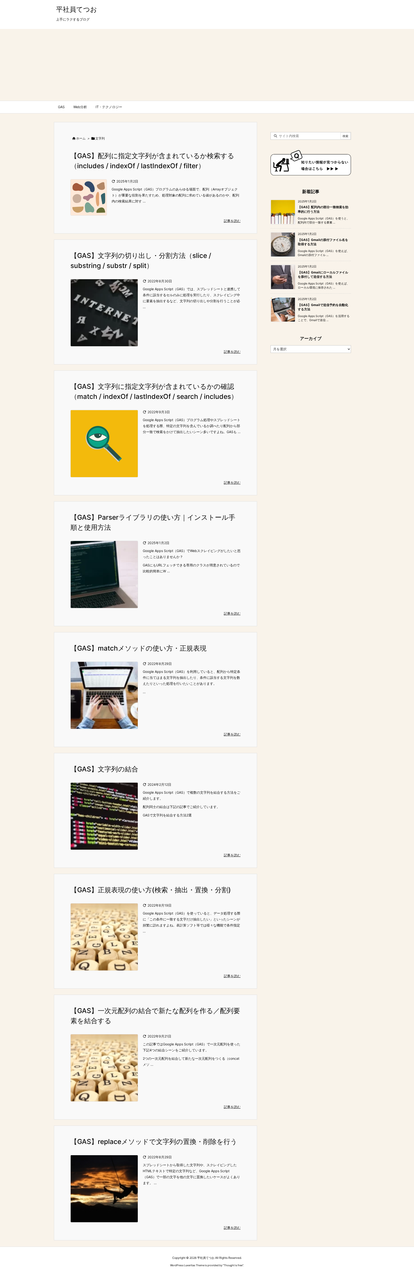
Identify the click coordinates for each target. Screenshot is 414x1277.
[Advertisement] (207, 64)
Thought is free (233, 1265)
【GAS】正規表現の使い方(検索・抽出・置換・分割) (150, 890)
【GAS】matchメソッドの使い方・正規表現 (138, 648)
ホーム (81, 138)
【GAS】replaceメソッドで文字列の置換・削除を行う (153, 1142)
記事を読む (232, 221)
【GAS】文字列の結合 (104, 769)
